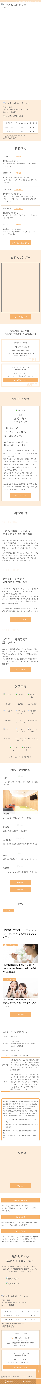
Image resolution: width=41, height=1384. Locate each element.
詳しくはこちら (20, 495)
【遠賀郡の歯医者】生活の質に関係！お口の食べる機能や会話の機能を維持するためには (19, 968)
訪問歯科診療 (15, 1070)
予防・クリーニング (11, 945)
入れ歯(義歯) (27, 1060)
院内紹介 (20, 882)
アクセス (20, 1186)
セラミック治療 (19, 1067)
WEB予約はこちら (20, 380)
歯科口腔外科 (34, 1062)
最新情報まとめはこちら (20, 243)
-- (22, 1337)
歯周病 (19, 1060)
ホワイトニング (31, 1067)
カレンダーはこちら (21, 317)
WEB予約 (8, 1225)
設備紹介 (20, 889)
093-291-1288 (15, 115)
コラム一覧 (20, 1014)
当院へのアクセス (20, 669)
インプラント (8, 910)
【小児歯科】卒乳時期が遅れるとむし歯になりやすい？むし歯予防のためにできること (19, 1003)
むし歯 (6, 979)
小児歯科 (12, 979)
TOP (38, 1381)
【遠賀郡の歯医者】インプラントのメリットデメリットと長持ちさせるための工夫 (19, 933)
